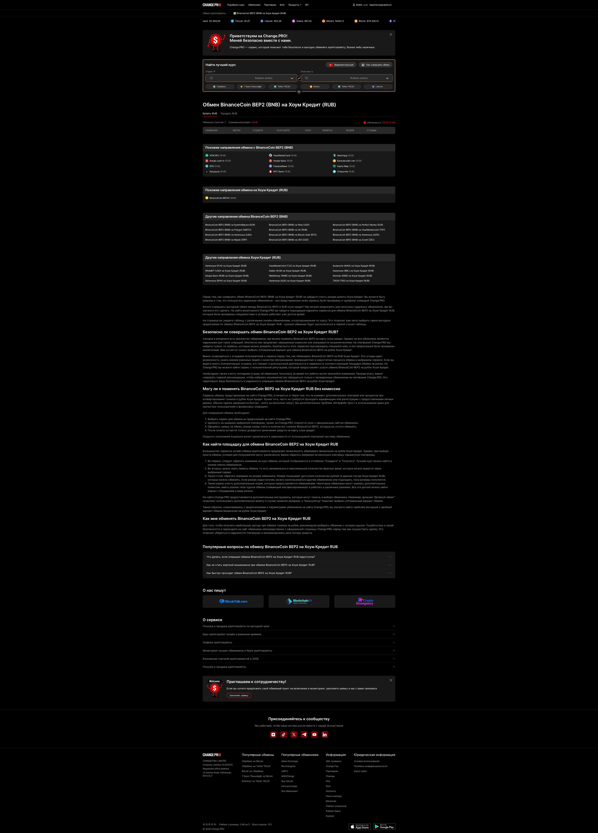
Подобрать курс (235, 4)
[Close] (391, 34)
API (306, 4)
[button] (294, 5)
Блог (282, 4)
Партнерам (270, 4)
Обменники (254, 4)
